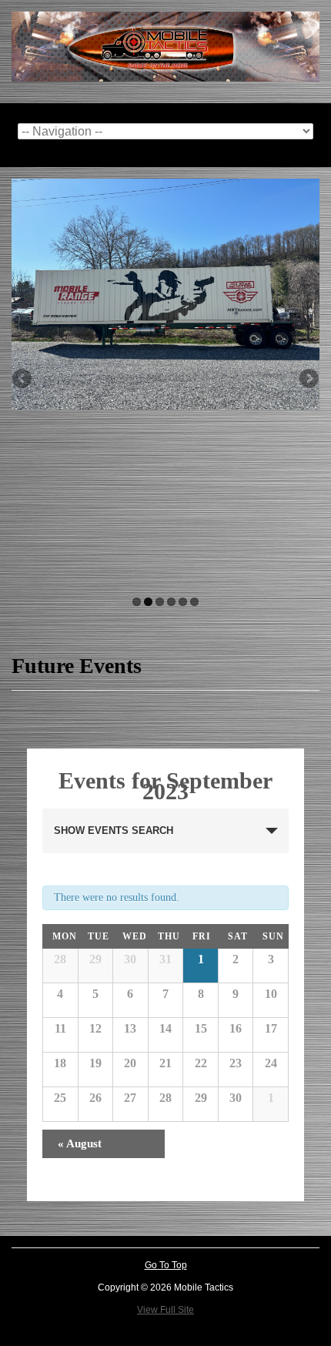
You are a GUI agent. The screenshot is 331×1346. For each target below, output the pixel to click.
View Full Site (165, 1309)
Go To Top (166, 1265)
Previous (23, 379)
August (80, 1143)
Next (307, 379)
